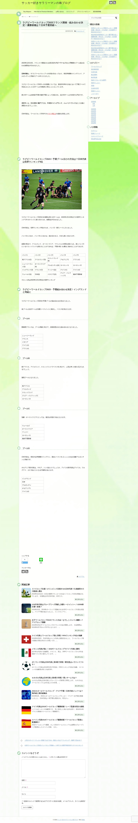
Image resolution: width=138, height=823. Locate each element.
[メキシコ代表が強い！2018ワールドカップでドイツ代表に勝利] (26, 652)
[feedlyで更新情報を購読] (110, 2)
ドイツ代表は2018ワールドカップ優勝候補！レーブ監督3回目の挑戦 (58, 706)
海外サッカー (95, 83)
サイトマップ (70, 11)
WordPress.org (96, 139)
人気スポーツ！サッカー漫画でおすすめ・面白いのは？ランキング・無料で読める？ (53, 740)
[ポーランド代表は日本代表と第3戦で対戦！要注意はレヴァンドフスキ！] (26, 666)
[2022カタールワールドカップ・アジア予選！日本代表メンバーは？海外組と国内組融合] (26, 694)
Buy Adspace (27, 11)
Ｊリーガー (95, 94)
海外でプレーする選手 (98, 80)
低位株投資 (95, 69)
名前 (24, 780)
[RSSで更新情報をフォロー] (114, 2)
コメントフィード (97, 136)
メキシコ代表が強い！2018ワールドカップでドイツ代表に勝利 (56, 649)
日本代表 (94, 72)
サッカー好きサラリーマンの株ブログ (46, 2)
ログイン (94, 131)
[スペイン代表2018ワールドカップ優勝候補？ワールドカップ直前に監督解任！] (26, 723)
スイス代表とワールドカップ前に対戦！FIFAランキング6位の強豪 (57, 635)
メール (25, 787)
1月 (94, 105)
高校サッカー (95, 91)
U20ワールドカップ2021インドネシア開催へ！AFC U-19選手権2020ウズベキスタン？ (54, 745)
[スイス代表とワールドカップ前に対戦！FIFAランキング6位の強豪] (26, 639)
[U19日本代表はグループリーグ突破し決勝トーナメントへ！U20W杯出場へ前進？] (26, 608)
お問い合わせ (60, 11)
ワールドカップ (80, 31)
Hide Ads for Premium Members (43, 11)
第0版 (83, 819)
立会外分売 (95, 88)
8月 (94, 103)
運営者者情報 (97, 11)
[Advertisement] (53, 47)
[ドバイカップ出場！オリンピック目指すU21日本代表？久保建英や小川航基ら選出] (26, 592)
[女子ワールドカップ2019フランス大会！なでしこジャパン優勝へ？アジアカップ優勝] (26, 624)
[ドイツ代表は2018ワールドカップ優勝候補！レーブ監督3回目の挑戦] (26, 710)
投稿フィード (95, 133)
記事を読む (80, 599)
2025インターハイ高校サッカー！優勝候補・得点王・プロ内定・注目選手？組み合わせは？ (104, 43)
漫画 (92, 85)
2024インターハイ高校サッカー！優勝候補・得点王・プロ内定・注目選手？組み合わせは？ (104, 56)
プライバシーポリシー (83, 11)
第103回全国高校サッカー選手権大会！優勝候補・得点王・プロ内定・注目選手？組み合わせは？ (104, 50)
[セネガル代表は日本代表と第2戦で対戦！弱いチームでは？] (26, 681)
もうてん (81, 576)
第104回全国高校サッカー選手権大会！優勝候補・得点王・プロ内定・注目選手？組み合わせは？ (104, 36)
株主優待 (94, 75)
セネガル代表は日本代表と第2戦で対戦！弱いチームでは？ (54, 678)
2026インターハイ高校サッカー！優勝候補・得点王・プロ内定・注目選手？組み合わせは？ (104, 30)
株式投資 (94, 77)
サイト (24, 794)
